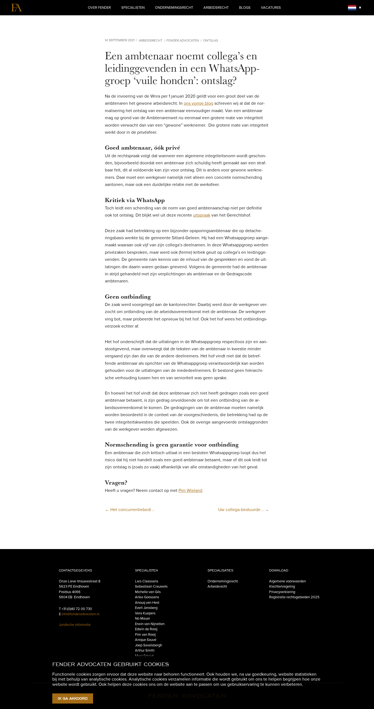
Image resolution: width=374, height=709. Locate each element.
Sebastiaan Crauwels (151, 586)
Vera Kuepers (145, 613)
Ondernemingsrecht (174, 7)
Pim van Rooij (145, 634)
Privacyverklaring (282, 592)
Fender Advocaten (182, 40)
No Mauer (142, 618)
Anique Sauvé (145, 640)
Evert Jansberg (146, 608)
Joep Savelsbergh (148, 645)
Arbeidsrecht (216, 7)
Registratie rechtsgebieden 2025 (294, 597)
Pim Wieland (190, 490)
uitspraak (201, 215)
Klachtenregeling (282, 586)
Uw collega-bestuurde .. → (243, 509)
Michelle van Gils (148, 592)
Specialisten (133, 7)
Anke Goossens (147, 597)
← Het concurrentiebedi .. (129, 509)
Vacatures (271, 7)
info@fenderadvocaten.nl (80, 614)
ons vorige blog (198, 103)
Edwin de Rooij (146, 629)
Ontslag (210, 40)
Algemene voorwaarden (287, 581)
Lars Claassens (146, 581)
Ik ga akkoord (73, 698)
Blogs (245, 7)
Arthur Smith (144, 650)
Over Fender (99, 7)
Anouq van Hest (147, 602)
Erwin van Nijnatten (150, 624)
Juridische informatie (75, 625)
